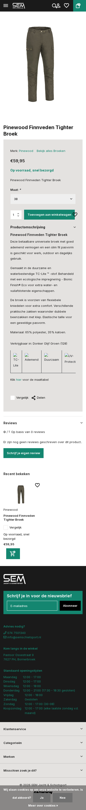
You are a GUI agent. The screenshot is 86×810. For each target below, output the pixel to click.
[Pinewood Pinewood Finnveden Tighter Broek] (21, 494)
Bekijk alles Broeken (51, 151)
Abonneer (70, 605)
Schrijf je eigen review (23, 453)
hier (19, 379)
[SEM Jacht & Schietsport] (24, 6)
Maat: (15, 190)
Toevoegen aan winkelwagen (49, 214)
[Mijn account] (58, 5)
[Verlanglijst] (66, 6)
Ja (42, 797)
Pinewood (26, 151)
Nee (63, 797)
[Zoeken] (54, 5)
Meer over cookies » (43, 805)
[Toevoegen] (13, 553)
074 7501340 (16, 633)
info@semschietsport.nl (24, 637)
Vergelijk (22, 397)
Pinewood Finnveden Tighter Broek (19, 517)
